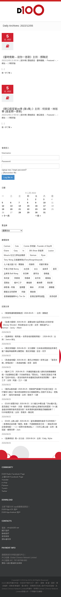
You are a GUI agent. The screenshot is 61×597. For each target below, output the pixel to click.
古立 (36, 269)
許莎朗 (41, 287)
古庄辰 (26, 269)
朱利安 (6, 278)
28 (20, 212)
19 (3, 209)
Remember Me (10, 173)
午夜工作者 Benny (11, 269)
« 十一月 (6, 216)
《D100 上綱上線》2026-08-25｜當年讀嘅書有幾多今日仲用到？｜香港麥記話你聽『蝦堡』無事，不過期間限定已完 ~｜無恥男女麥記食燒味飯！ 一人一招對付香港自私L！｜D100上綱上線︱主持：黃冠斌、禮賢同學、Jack (29, 425)
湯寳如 (6, 283)
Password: (6, 161)
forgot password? (19, 170)
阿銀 (23, 292)
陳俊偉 (33, 292)
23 (36, 209)
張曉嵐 (46, 273)
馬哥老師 (53, 296)
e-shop (4, 483)
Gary (16, 251)
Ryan (43, 255)
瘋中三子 (18, 283)
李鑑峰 (27, 278)
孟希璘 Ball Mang (11, 273)
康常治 (36, 273)
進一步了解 (6, 73)
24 (44, 209)
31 (44, 212)
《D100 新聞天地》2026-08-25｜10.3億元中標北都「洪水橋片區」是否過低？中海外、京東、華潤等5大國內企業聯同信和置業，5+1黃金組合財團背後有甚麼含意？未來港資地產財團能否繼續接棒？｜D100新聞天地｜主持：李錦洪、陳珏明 (29, 408)
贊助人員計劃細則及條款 (12, 563)
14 (20, 206)
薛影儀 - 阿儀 (9, 287)
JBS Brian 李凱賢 (36, 251)
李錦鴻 (17, 278)
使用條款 (5, 536)
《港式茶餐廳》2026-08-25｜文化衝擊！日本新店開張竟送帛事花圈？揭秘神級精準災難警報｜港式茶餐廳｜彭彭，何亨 (29, 349)
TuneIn (4, 488)
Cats (17, 246)
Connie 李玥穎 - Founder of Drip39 (38, 246)
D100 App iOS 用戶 (10, 509)
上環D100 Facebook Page (12, 477)
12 (3, 206)
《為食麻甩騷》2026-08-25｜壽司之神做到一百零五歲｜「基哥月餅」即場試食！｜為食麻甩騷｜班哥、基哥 (29, 361)
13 (11, 206)
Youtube (5, 480)
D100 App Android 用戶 (11, 512)
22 (28, 209)
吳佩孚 (45, 269)
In (23, 251)
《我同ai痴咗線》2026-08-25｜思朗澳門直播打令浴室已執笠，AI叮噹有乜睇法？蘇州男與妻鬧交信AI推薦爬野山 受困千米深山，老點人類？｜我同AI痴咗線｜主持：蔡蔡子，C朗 (30, 392)
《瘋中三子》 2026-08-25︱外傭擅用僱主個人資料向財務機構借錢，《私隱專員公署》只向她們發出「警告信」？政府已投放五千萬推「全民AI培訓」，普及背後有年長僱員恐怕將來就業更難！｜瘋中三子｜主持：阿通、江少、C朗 (29, 376)
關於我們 (5, 531)
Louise (51, 251)
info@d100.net (13, 528)
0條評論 (12, 63)
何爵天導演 (43, 264)
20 (11, 209)
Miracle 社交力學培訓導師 (14, 255)
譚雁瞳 (51, 287)
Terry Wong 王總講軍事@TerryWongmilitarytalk (23, 260)
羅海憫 (39, 283)
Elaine (6, 251)
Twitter (4, 491)
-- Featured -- (50, 60)
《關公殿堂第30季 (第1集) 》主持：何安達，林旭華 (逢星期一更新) (30, 110)
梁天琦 (37, 278)
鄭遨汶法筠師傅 (10, 292)
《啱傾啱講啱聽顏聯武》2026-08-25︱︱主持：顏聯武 (26, 313)
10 (44, 202)
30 (36, 212)
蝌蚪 (32, 287)
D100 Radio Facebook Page (13, 474)
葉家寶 (50, 283)
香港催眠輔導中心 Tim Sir (14, 296)
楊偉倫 (48, 278)
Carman (7, 246)
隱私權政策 (6, 539)
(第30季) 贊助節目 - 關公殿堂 (32, 115)
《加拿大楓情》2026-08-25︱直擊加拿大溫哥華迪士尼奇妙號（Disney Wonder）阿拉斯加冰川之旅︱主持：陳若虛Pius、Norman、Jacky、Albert (27, 325)
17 (44, 206)
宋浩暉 (26, 273)
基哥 (55, 269)
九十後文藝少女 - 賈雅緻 (14, 264)
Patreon (5, 485)
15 (28, 206)
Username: (6, 153)
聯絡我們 (5, 533)
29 (28, 212)
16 (36, 206)
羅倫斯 (29, 283)
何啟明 (31, 264)
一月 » (38, 216)
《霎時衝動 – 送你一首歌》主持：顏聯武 (25, 57)
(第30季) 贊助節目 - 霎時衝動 (32, 60)
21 (20, 209)
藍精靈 (22, 287)
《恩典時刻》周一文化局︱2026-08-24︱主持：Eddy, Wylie (28, 438)
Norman (33, 255)
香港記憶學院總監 (37, 296)
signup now (6, 170)
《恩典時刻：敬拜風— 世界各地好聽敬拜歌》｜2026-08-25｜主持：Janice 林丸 (29, 338)
